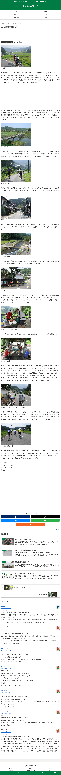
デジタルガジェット (30, 770)
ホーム (10, 768)
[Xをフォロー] (45, 516)
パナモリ (17, 42)
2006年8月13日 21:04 (6, 629)
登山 (50, 768)
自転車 (11, 42)
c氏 (36, 371)
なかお (3, 606)
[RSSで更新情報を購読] (30, 524)
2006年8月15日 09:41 (6, 713)
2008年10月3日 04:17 (6, 732)
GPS (50, 770)
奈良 (22, 42)
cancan (3, 627)
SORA (3, 648)
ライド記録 (5, 42)
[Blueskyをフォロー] (15, 520)
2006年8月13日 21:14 (6, 668)
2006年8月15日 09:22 (6, 692)
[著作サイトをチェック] (15, 516)
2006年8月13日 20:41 (6, 608)
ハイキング (10, 770)
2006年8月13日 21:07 (6, 650)
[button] (56, 425)
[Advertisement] (30, 32)
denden (3, 690)
